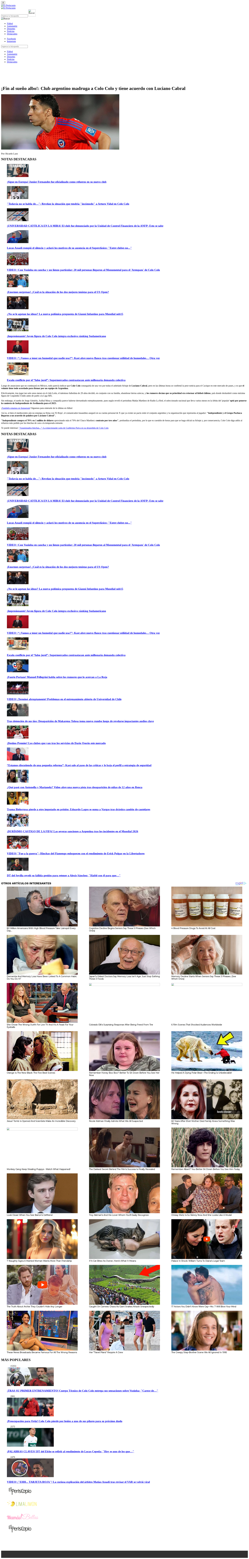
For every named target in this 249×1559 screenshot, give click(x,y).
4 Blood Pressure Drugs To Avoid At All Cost (193, 928)
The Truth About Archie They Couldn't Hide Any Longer (34, 1306)
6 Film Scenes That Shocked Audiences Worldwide (196, 1024)
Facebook (11, 38)
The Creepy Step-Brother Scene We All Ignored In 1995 (199, 1352)
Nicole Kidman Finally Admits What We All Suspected (116, 1121)
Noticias (10, 31)
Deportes (11, 28)
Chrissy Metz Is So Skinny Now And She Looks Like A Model (201, 1215)
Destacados (12, 34)
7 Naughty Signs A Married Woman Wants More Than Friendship (39, 1261)
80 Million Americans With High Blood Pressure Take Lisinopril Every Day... (41, 929)
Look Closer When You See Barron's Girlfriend (29, 1215)
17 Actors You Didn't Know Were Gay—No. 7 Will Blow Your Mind (203, 1306)
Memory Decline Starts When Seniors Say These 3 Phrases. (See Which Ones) (203, 977)
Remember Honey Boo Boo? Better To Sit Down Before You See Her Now (124, 1074)
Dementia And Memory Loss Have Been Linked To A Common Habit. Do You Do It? (42, 977)
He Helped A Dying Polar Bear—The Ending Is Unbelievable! (201, 1073)
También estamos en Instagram (16, 408)
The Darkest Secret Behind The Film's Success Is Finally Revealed (122, 1169)
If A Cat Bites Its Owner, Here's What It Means (112, 1261)
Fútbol (10, 23)
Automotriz (12, 26)
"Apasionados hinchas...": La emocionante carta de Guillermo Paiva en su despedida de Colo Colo (64, 428)
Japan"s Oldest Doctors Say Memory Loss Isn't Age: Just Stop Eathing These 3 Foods (124, 977)
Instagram (11, 41)
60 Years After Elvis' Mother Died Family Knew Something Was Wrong (203, 1122)
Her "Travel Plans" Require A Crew (106, 1352)
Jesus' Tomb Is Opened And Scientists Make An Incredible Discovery (41, 1121)
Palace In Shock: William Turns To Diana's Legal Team (198, 1261)
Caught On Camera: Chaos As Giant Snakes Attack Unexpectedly (121, 1306)
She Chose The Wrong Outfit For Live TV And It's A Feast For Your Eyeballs (40, 1025)
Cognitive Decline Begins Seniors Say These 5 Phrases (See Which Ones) (122, 929)
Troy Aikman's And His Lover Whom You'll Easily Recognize (119, 1215)
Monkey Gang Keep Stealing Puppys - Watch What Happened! (38, 1169)
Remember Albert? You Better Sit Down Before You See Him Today (205, 1169)
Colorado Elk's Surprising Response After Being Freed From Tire (121, 1024)
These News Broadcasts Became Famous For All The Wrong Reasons (42, 1352)
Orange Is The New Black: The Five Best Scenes (31, 1073)
